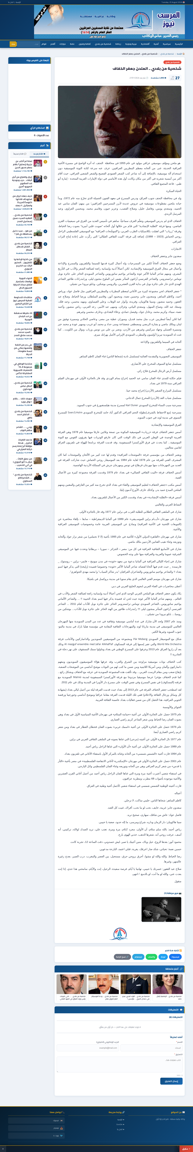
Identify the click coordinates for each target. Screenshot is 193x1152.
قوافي (43, 44)
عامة (72, 44)
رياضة (118, 44)
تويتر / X (58, 1135)
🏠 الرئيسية (181, 53)
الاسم (179, 1042)
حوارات (62, 44)
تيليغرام (138, 957)
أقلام (53, 44)
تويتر (163, 957)
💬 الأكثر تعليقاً (19, 154)
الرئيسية (18, 2)
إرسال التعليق (171, 1081)
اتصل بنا (11, 2)
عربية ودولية (131, 44)
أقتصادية (145, 44)
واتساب (151, 957)
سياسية (167, 44)
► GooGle (120, 1124)
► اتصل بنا (121, 1129)
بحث (13, 44)
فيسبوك (175, 957)
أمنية (156, 44)
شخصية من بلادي (103, 44)
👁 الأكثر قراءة (39, 154)
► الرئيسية (121, 1119)
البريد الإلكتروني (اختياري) (107, 1042)
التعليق (178, 1054)
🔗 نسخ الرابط (122, 957)
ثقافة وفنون (85, 44)
